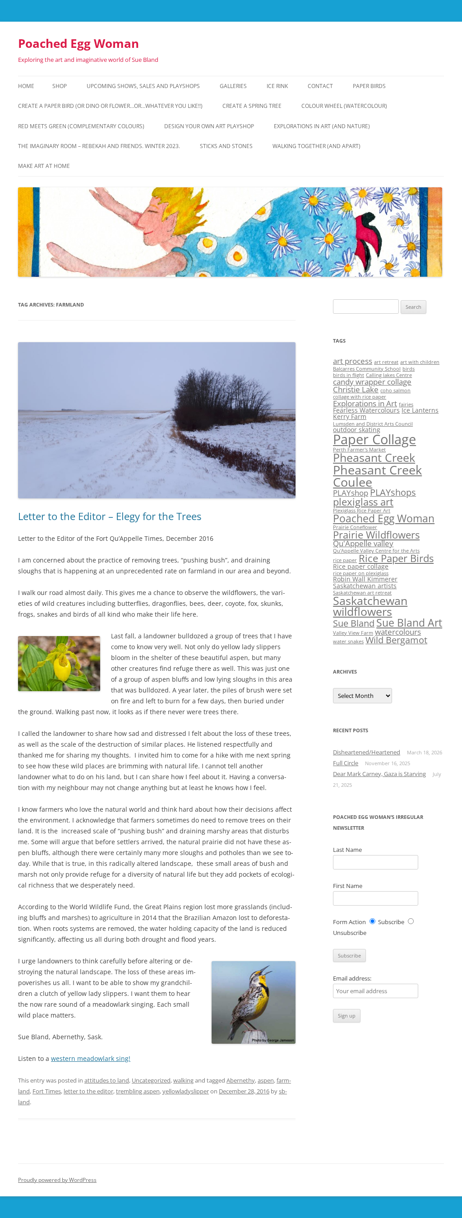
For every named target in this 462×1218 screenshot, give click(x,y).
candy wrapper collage (372, 382)
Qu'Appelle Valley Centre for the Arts (376, 551)
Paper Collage (374, 439)
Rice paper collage (360, 566)
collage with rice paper (359, 397)
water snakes (348, 641)
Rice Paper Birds (396, 558)
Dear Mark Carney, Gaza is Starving (379, 774)
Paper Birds (369, 86)
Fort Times (46, 1091)
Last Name (347, 850)
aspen (266, 1080)
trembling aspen (138, 1091)
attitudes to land (106, 1080)
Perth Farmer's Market (359, 449)
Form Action (349, 922)
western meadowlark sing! (90, 1058)
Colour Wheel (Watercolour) (344, 106)
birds (408, 369)
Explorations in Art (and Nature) (322, 126)
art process (352, 361)
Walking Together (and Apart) (316, 146)
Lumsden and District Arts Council (373, 424)
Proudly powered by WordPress (57, 1180)
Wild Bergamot (396, 640)
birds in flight (348, 375)
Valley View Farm (353, 633)
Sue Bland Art (409, 622)
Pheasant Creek (374, 457)
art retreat (386, 362)
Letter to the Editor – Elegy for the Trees (109, 516)
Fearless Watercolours (366, 410)
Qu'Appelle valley (363, 543)
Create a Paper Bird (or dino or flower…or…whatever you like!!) (110, 106)
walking (183, 1080)
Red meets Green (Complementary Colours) (81, 126)
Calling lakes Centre (389, 375)
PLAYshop (350, 493)
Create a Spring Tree (252, 106)
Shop (59, 86)
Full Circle (345, 763)
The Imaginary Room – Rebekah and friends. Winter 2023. (99, 146)
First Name (347, 886)
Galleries (233, 86)
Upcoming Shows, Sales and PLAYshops (143, 86)
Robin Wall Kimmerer (365, 579)
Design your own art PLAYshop (209, 126)
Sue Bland (353, 623)
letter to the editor (88, 1091)
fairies (406, 404)
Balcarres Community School (367, 369)
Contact (320, 86)
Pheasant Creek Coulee (377, 475)
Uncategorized (151, 1080)
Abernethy (240, 1080)
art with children (419, 362)
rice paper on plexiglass (360, 573)
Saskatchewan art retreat (362, 593)
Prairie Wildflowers (376, 534)
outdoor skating (356, 429)
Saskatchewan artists (365, 585)
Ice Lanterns (420, 410)
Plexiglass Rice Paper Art (361, 510)
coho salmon (395, 390)
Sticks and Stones (226, 146)
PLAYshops (393, 492)
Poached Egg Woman (78, 43)
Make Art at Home (44, 166)
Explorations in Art (365, 403)
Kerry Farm (349, 416)
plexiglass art (363, 501)
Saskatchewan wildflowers (370, 606)
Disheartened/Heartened (366, 752)
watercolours (398, 632)
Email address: (352, 978)
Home (26, 86)
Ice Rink (277, 86)
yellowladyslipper (185, 1091)
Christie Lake (356, 389)
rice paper (345, 560)
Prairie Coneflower (355, 527)
